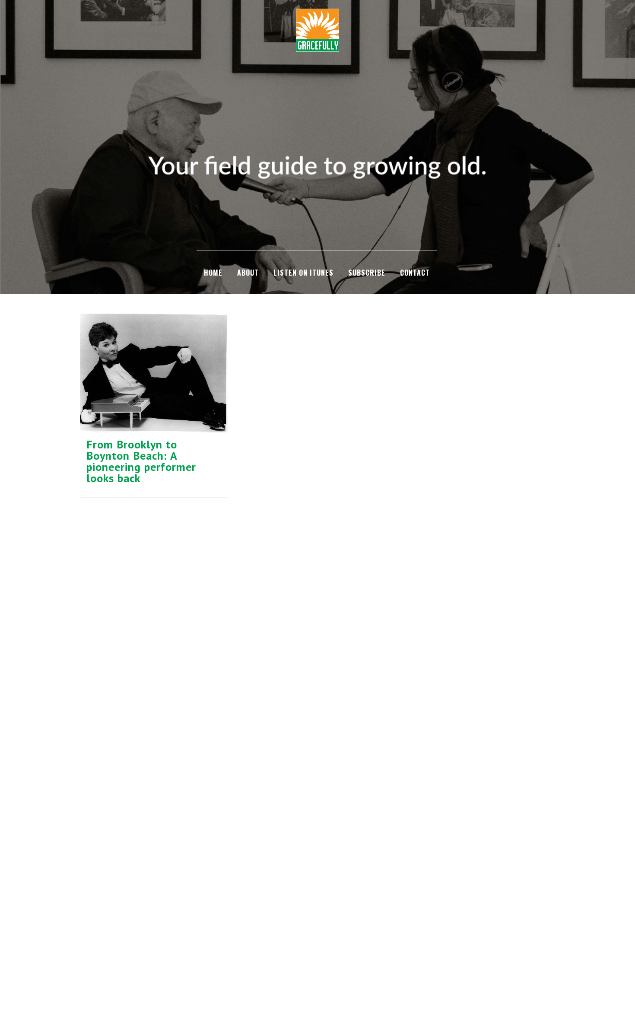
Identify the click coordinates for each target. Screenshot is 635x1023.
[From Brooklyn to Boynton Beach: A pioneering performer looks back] (154, 373)
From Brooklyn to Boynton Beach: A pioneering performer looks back (141, 461)
